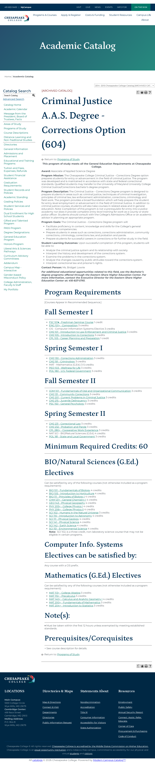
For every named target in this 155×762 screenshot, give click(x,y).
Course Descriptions (16, 132)
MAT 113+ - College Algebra (64, 592)
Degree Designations (17, 232)
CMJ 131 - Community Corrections (69, 394)
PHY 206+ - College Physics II (66, 509)
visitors (88, 753)
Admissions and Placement (13, 155)
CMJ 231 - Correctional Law (65, 423)
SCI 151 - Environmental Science (68, 528)
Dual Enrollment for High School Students (19, 215)
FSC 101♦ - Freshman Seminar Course (71, 322)
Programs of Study (15, 128)
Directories (10, 144)
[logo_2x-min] (17, 16)
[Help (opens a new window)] (150, 92)
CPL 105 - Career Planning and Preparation (74, 338)
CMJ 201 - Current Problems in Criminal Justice (77, 397)
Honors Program (14, 244)
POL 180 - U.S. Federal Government (70, 371)
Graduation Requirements (12, 184)
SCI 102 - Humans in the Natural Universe (74, 512)
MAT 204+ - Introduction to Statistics (71, 605)
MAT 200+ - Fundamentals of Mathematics (74, 602)
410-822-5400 (11, 7)
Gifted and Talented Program (16, 222)
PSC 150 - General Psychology (66, 403)
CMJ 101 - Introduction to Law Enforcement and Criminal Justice (87, 331)
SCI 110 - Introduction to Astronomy (70, 515)
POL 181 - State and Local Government (72, 436)
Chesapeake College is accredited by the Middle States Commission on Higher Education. (100, 746)
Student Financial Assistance (14, 177)
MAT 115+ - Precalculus (62, 596)
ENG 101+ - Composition (63, 325)
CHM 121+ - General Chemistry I (67, 499)
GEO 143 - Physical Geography (67, 503)
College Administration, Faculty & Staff (18, 283)
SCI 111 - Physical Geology (64, 519)
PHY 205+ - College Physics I (66, 506)
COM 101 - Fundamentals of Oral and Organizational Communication (90, 391)
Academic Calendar (15, 109)
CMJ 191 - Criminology (62, 361)
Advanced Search (13, 99)
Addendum (11, 263)
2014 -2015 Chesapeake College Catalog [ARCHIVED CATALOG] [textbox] (125, 85)
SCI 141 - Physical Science (64, 522)
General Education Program (15, 238)
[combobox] (124, 85)
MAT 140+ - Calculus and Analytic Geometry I (75, 599)
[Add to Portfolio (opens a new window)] (142, 92)
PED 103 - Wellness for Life (65, 367)
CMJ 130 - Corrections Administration (71, 358)
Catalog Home (12, 104)
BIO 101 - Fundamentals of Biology (69, 490)
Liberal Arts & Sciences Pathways (17, 250)
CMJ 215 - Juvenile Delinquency (68, 400)
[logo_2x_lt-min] (20, 676)
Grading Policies (13, 201)
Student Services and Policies (17, 207)
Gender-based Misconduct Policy (15, 276)
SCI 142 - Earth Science (62, 525)
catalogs (37, 760)
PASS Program (12, 228)
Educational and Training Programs (19, 162)
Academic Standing (16, 197)
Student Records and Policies (17, 191)
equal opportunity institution (50, 750)
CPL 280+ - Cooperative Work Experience (73, 430)
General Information (16, 149)
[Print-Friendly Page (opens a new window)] (146, 92)
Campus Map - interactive (12, 269)
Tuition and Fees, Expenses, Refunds (15, 169)
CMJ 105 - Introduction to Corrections (71, 335)
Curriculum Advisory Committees (16, 257)
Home (8, 76)
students (74, 753)
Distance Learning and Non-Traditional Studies (18, 138)
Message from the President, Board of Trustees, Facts (15, 116)
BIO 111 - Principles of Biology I (67, 496)
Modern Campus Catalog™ (109, 760)
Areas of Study (12, 124)
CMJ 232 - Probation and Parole (67, 426)
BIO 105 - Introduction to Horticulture (71, 493)
